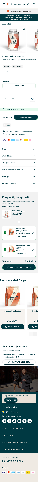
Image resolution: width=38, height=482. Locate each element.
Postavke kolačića (10, 407)
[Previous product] (31, 334)
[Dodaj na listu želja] (32, 99)
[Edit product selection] (33, 233)
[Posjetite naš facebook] (9, 421)
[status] (9, 98)
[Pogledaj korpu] (34, 4)
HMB (9, 24)
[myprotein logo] (18, 4)
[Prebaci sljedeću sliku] (35, 40)
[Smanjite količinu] (5, 98)
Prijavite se (11, 400)
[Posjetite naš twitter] (24, 421)
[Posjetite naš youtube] (19, 421)
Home (4, 24)
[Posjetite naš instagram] (4, 421)
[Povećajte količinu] (13, 98)
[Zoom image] (24, 29)
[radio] (19, 86)
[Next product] (35, 334)
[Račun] (28, 4)
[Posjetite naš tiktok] (14, 421)
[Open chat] (29, 421)
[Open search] (8, 4)
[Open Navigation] (4, 4)
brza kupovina (14, 327)
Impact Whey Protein (12, 311)
